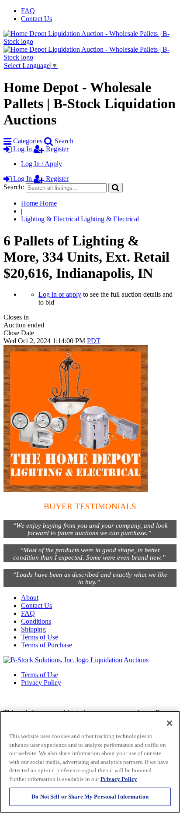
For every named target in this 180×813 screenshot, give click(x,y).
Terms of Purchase (46, 645)
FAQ (28, 10)
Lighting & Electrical (80, 219)
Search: (13, 187)
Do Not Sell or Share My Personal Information (90, 796)
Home (39, 203)
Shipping (33, 629)
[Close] (169, 723)
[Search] (115, 187)
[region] (90, 762)
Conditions (36, 621)
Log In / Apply (41, 163)
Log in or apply (59, 294)
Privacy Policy (41, 682)
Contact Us (36, 18)
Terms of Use (39, 637)
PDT (93, 340)
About (29, 597)
